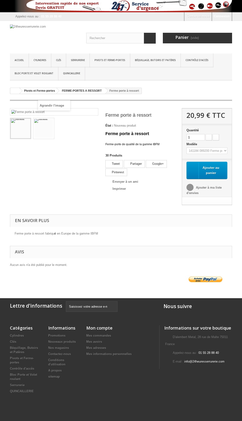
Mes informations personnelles (109, 354)
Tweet (115, 163)
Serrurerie (78, 60)
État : (109, 125)
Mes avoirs (94, 341)
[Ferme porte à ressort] (20, 128)
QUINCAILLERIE (71, 73)
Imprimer (119, 188)
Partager (135, 163)
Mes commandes (98, 335)
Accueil (19, 60)
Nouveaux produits (62, 341)
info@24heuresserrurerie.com (204, 361)
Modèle (192, 144)
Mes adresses (96, 348)
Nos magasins (58, 348)
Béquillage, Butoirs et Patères (155, 60)
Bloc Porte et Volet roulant (34, 73)
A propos (55, 370)
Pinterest (117, 172)
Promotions (56, 335)
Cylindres (40, 60)
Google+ (157, 163)
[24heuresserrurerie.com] (44, 36)
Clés (58, 60)
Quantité (192, 130)
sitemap (54, 376)
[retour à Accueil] (14, 91)
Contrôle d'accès (197, 60)
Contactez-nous (198, 16)
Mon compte (99, 328)
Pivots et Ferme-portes (110, 60)
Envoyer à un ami (125, 181)
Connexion (222, 16)
